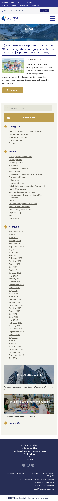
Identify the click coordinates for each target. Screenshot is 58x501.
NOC (11, 215)
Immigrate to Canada (18, 168)
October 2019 (15, 282)
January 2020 (15, 279)
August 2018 (14, 311)
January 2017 (15, 346)
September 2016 (16, 355)
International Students (18, 137)
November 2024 (16, 232)
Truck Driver (14, 165)
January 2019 (15, 302)
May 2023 (13, 238)
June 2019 (13, 293)
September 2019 (16, 285)
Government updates (18, 134)
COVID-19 (13, 201)
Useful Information (29, 445)
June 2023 (13, 235)
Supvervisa (14, 218)
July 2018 (13, 314)
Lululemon (13, 198)
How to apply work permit (20, 209)
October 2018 (15, 308)
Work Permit (14, 171)
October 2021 (15, 261)
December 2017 (16, 329)
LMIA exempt (15, 180)
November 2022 (16, 243)
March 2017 (14, 343)
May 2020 (13, 276)
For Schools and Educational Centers (29, 402)
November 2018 (16, 305)
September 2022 (16, 246)
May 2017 (13, 340)
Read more (12, 90)
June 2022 (13, 252)
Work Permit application (19, 206)
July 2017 (13, 337)
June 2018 (13, 317)
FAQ (29, 457)
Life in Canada (15, 140)
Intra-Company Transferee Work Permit (26, 195)
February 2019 (15, 299)
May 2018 (13, 320)
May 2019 (13, 296)
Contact (29, 460)
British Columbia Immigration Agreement (27, 186)
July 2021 (13, 267)
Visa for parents (16, 162)
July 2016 (13, 358)
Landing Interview (17, 183)
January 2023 (15, 240)
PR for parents (15, 159)
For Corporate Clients (28, 374)
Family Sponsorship (17, 189)
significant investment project (22, 192)
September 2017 (16, 332)
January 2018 (15, 326)
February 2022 (15, 258)
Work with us (29, 454)
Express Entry (15, 212)
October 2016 (15, 352)
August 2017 (14, 334)
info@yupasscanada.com (44, 489)
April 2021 (13, 270)
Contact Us (29, 118)
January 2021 (15, 273)
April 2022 (13, 255)
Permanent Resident (18, 177)
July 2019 (13, 290)
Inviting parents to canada (20, 156)
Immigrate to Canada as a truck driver (26, 174)
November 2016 (16, 349)
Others (12, 143)
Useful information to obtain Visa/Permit (26, 131)
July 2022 (13, 249)
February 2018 (15, 323)
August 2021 (14, 264)
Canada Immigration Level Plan (23, 203)
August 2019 (14, 287)
